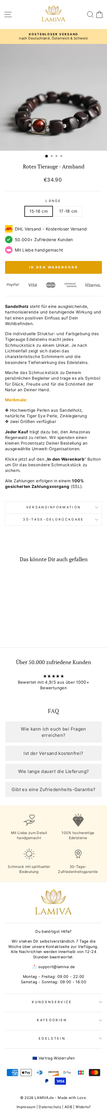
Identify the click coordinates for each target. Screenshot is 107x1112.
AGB (68, 1107)
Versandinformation (53, 507)
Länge (53, 201)
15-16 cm (38, 211)
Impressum (26, 1107)
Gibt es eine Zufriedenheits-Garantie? (54, 789)
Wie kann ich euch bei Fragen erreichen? (53, 732)
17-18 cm (68, 211)
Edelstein (52, 1038)
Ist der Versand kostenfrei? (53, 753)
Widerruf (82, 1107)
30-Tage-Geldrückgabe (53, 519)
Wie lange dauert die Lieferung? (53, 771)
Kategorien (52, 1020)
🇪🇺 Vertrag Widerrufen (53, 1058)
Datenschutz (50, 1107)
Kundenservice (52, 1002)
